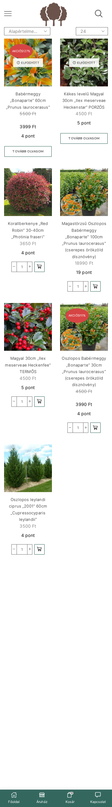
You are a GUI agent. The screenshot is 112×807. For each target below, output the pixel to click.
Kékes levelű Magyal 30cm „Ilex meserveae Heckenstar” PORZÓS (84, 101)
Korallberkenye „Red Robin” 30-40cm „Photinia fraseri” (28, 230)
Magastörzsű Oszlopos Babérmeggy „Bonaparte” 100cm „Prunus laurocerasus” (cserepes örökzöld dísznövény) (84, 240)
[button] (39, 267)
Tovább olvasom (27, 151)
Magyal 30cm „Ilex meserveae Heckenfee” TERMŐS (28, 365)
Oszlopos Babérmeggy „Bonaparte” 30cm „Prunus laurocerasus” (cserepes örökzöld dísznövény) (84, 371)
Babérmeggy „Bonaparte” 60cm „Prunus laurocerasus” (28, 101)
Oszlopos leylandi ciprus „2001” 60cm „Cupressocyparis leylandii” (28, 509)
